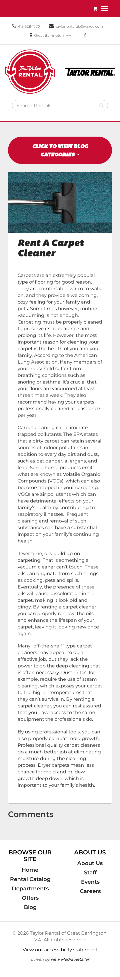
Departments (30, 888)
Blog (30, 907)
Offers (30, 898)
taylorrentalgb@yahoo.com (79, 26)
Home (30, 870)
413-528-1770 (29, 26)
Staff (90, 872)
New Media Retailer (70, 959)
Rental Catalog (30, 879)
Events (90, 882)
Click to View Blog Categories (60, 150)
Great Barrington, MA (52, 35)
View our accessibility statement (60, 950)
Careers (90, 891)
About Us (90, 863)
